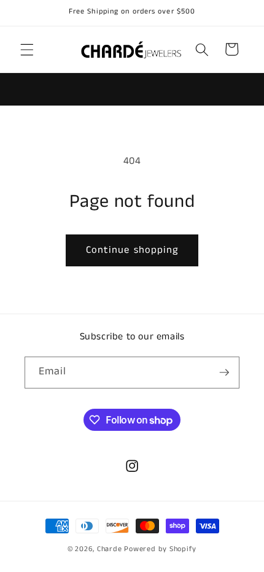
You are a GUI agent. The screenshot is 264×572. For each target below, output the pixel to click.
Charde (110, 549)
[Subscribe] (224, 372)
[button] (27, 49)
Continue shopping (132, 250)
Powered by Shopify (160, 549)
